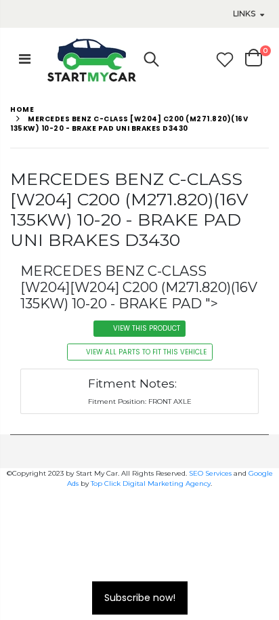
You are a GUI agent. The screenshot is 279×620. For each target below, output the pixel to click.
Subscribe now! (139, 597)
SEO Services (210, 473)
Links (244, 13)
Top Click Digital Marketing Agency (151, 483)
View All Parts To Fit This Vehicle (146, 352)
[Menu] (24, 59)
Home (22, 109)
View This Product (146, 328)
